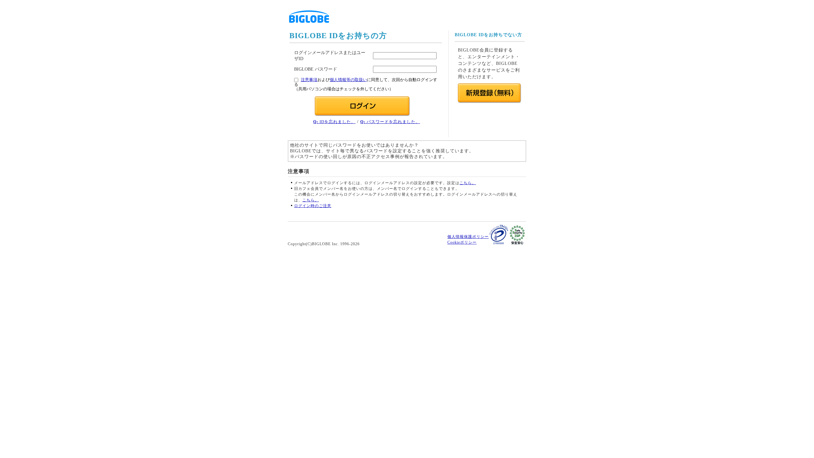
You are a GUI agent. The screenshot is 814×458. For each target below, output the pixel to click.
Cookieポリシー (462, 242)
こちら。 (467, 183)
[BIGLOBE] (309, 25)
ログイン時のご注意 (312, 206)
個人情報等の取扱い (348, 80)
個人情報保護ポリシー (468, 236)
